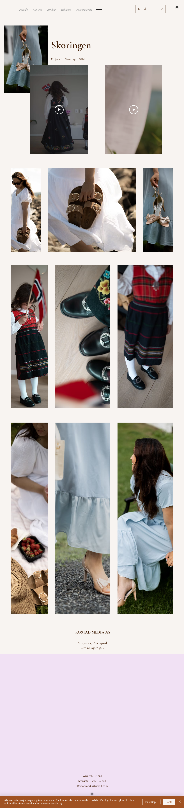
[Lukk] (180, 802)
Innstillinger (151, 802)
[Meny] (98, 10)
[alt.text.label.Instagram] (177, 8)
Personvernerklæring (52, 803)
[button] (66, 9)
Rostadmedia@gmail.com (92, 786)
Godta (169, 802)
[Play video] (133, 109)
